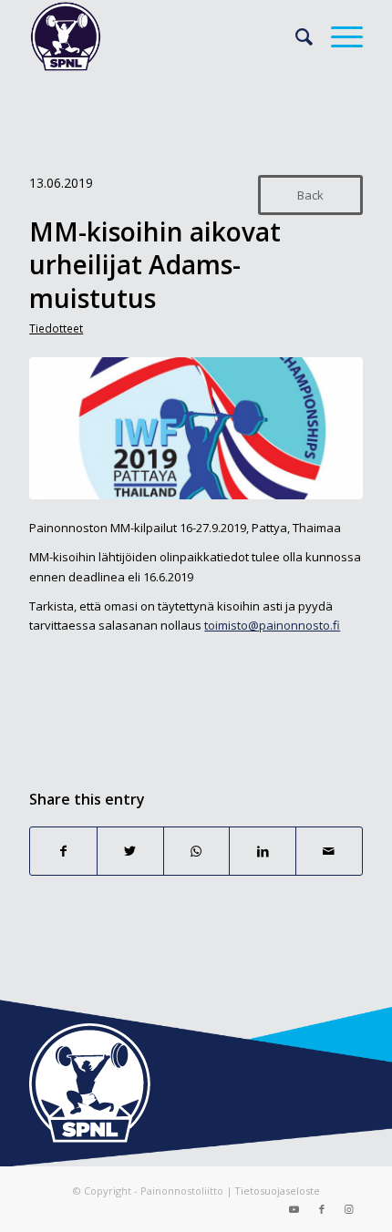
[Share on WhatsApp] (197, 851)
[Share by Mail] (329, 851)
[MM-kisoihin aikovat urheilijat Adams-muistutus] (196, 428)
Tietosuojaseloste (277, 1190)
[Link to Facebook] (321, 1209)
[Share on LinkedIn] (262, 851)
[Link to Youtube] (294, 1209)
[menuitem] (295, 36)
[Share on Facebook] (63, 851)
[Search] (295, 36)
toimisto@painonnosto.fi (272, 625)
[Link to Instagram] (349, 1209)
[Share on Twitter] (130, 851)
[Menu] (338, 36)
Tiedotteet (56, 328)
